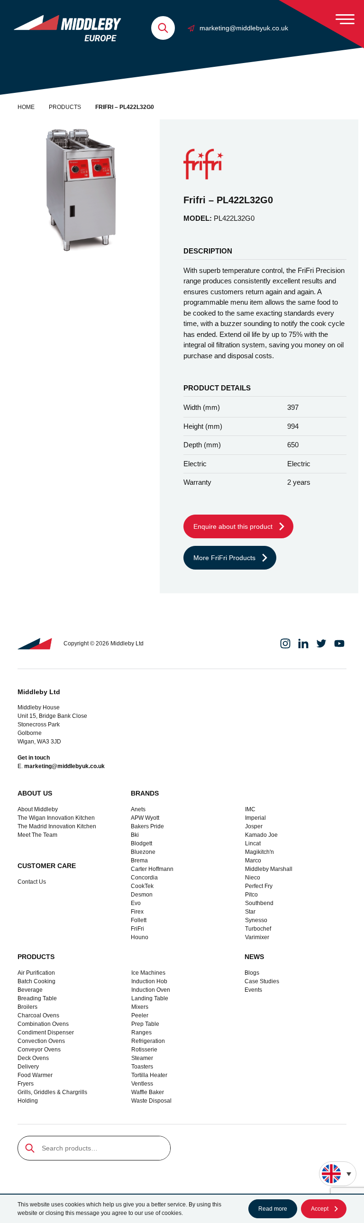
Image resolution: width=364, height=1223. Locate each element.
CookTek (142, 886)
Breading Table (37, 998)
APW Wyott (145, 818)
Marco (253, 860)
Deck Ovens (33, 1058)
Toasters (142, 1066)
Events (253, 990)
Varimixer (257, 937)
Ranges (141, 1032)
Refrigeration (148, 1041)
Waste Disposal (151, 1100)
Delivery (28, 1066)
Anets (138, 809)
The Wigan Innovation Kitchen (56, 818)
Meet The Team (37, 835)
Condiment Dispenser (46, 1032)
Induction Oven (150, 990)
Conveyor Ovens (39, 1049)
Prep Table (145, 1024)
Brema (139, 860)
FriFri (137, 928)
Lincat (253, 843)
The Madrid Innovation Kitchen (57, 826)
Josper (254, 826)
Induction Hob (149, 981)
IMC (250, 809)
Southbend (259, 903)
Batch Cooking (36, 981)
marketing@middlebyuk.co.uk (244, 28)
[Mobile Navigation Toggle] (345, 18)
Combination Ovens (43, 1024)
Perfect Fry (259, 886)
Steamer (142, 1058)
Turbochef (258, 928)
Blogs (252, 972)
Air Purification (36, 972)
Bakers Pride (147, 826)
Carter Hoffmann (152, 869)
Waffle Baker (147, 1092)
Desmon (142, 894)
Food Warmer (35, 1075)
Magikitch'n (259, 852)
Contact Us (32, 882)
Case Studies (262, 981)
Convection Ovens (41, 1041)
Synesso (256, 920)
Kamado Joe (261, 835)
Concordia (144, 877)
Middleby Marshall (268, 869)
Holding (28, 1100)
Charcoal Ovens (38, 1015)
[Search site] (163, 28)
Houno (139, 937)
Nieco (252, 877)
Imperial (255, 818)
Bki (135, 835)
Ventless (142, 1083)
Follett (138, 920)
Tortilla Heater (149, 1075)
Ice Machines (148, 972)
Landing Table (149, 998)
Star (250, 911)
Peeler (139, 1015)
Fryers (26, 1083)
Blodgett (141, 843)
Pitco (251, 894)
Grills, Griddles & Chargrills (52, 1092)
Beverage (30, 990)
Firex (137, 911)
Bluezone (143, 852)
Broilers (27, 1007)
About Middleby (38, 809)
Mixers (139, 1007)
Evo (136, 903)
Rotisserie (144, 1049)
